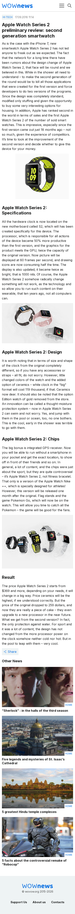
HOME (68, 704)
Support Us (19, 902)
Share (12, 652)
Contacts (57, 902)
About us (39, 902)
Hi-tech (7, 17)
